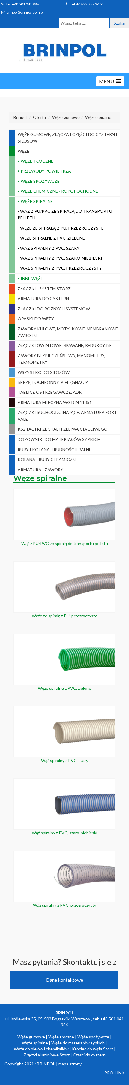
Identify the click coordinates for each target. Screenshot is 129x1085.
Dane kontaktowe (64, 980)
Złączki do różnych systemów (54, 308)
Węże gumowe (31, 1036)
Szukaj (119, 23)
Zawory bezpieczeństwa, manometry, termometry (61, 359)
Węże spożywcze (93, 1036)
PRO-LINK (114, 1072)
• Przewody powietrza (44, 170)
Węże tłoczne (61, 1036)
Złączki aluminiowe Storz (47, 1054)
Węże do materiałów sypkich (78, 1042)
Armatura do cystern (43, 298)
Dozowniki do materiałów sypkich (59, 439)
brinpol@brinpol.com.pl (25, 12)
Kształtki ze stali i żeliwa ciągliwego (63, 429)
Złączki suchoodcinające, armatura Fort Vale (67, 415)
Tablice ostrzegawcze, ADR (50, 392)
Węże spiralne (35, 1042)
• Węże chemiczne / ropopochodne (58, 191)
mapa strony (70, 1063)
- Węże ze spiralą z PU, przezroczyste (61, 228)
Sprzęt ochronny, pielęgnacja (53, 382)
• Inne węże (30, 278)
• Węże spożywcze (39, 181)
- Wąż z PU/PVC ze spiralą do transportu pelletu (65, 214)
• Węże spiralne (35, 201)
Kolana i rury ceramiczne (48, 459)
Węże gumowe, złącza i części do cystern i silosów (67, 137)
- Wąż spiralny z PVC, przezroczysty (60, 267)
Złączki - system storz (44, 288)
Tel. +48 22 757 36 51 (87, 4)
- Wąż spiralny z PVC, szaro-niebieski (60, 258)
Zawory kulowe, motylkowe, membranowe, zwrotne (68, 332)
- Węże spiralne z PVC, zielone (51, 237)
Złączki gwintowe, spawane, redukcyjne (65, 345)
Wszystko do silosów (44, 372)
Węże (23, 151)
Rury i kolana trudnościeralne (55, 449)
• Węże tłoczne (35, 161)
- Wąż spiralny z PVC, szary (49, 248)
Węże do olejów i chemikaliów (41, 1048)
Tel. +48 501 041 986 (22, 4)
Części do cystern (89, 1054)
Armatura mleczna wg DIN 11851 (55, 402)
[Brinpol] (65, 50)
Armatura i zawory (40, 469)
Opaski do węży (36, 318)
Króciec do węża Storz (92, 1048)
